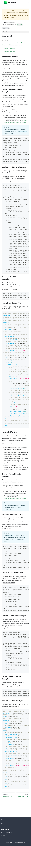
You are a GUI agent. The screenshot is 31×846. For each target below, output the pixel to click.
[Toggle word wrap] (24, 138)
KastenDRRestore (9, 51)
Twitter (3, 835)
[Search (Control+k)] (28, 2)
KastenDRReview (9, 49)
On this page (7, 32)
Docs (2, 823)
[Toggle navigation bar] (2, 2)
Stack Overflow (5, 832)
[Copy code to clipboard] (27, 138)
